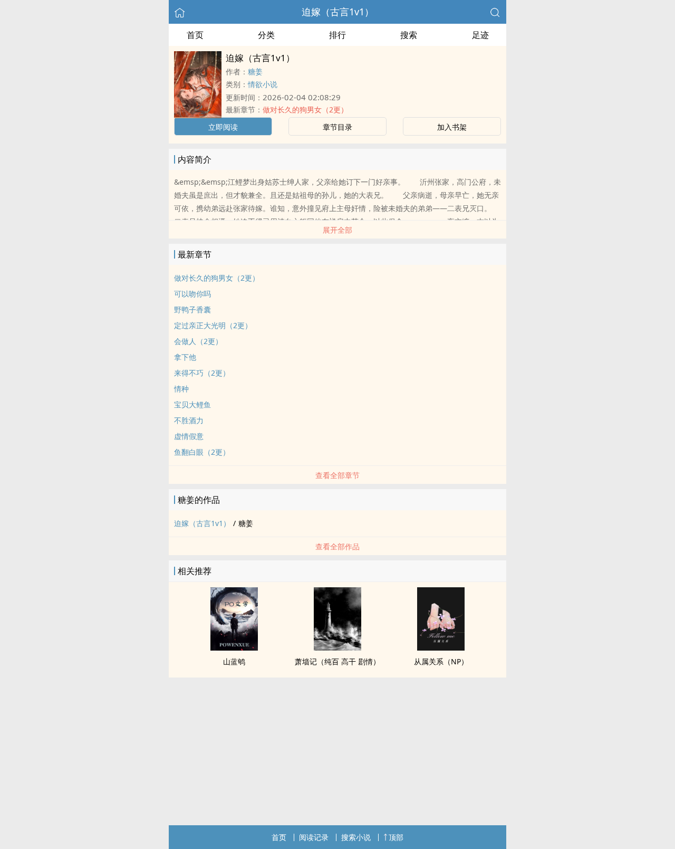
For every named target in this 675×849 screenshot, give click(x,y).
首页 (195, 35)
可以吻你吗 (192, 294)
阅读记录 (314, 837)
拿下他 (185, 357)
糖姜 (255, 71)
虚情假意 (189, 436)
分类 (266, 35)
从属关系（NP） (441, 661)
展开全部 (337, 230)
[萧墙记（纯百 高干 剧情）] (337, 647)
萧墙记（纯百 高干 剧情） (337, 661)
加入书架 (452, 127)
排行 (337, 35)
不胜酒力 (189, 420)
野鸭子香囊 (192, 309)
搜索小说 (356, 837)
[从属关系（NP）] (441, 647)
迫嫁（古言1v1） (338, 11)
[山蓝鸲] (234, 647)
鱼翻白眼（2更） (202, 452)
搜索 (408, 35)
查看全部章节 (337, 475)
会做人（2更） (198, 341)
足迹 (480, 35)
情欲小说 (262, 84)
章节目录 (337, 127)
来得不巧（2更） (202, 373)
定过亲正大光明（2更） (213, 325)
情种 (181, 389)
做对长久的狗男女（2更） (305, 109)
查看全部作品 (337, 546)
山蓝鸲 (234, 661)
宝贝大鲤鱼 (192, 404)
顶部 (396, 837)
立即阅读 (223, 127)
